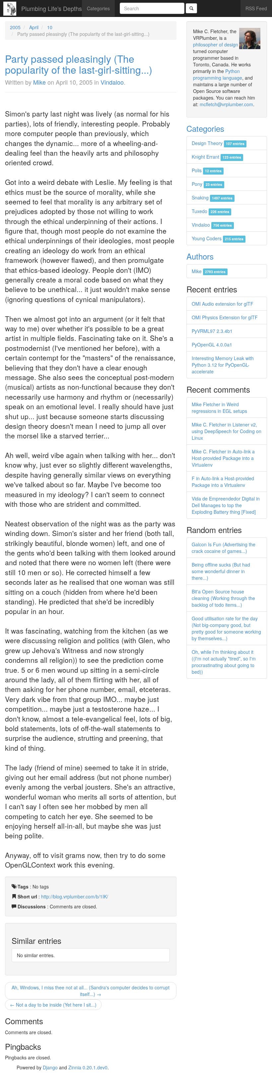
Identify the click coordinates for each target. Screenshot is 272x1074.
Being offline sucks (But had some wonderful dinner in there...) (221, 571)
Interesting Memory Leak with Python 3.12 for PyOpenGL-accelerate (223, 365)
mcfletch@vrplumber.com (226, 104)
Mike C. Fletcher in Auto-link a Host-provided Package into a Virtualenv (223, 458)
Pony (207, 184)
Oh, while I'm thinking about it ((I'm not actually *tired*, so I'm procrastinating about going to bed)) (224, 662)
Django (50, 1067)
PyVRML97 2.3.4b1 (212, 331)
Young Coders (217, 238)
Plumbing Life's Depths (51, 8)
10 (49, 27)
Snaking (212, 197)
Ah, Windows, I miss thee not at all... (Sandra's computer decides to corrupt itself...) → (91, 990)
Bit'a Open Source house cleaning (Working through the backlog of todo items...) (223, 598)
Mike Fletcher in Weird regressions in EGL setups (219, 407)
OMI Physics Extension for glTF (225, 317)
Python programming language (217, 74)
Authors (200, 256)
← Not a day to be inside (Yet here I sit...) (53, 1004)
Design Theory (218, 143)
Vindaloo (112, 82)
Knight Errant (216, 156)
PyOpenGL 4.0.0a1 (212, 344)
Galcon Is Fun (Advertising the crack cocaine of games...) (223, 547)
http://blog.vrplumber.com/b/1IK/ (74, 896)
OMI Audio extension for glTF (222, 303)
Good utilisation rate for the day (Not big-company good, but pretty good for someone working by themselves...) (226, 628)
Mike (39, 82)
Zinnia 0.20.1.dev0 (87, 1067)
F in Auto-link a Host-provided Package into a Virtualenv (223, 481)
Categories (98, 8)
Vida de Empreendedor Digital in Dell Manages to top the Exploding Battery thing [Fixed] (226, 505)
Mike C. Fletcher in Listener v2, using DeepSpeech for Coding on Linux (226, 431)
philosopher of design (215, 44)
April (33, 27)
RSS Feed (256, 8)
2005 (15, 27)
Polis (207, 170)
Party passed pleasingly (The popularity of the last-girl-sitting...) (78, 64)
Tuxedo (210, 211)
